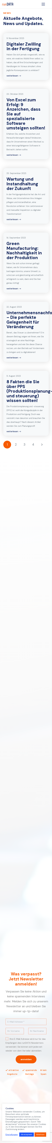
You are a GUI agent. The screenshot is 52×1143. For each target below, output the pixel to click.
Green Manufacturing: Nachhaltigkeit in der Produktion (24, 250)
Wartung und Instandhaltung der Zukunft (22, 183)
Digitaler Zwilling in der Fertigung (24, 46)
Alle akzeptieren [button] (26, 1134)
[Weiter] (42, 445)
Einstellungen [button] (12, 1134)
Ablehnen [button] (40, 1134)
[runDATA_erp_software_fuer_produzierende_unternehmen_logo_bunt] (7, 4)
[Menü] (43, 4)
